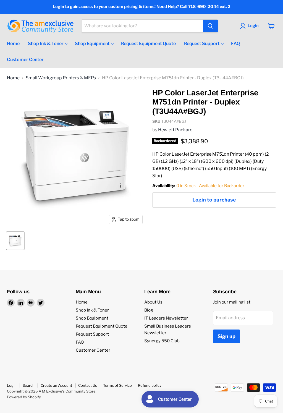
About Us (153, 302)
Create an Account (56, 385)
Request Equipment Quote (148, 43)
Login (12, 385)
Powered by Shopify (24, 397)
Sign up (226, 336)
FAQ (235, 43)
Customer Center (25, 59)
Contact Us (87, 385)
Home (13, 43)
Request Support (202, 43)
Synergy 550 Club (162, 340)
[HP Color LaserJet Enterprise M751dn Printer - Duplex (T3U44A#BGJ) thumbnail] (15, 241)
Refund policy (149, 385)
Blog (148, 310)
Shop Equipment (93, 43)
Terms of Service (117, 385)
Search (29, 385)
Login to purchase (214, 200)
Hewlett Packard (175, 129)
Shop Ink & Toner (46, 43)
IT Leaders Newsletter (166, 318)
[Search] (210, 26)
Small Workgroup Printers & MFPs (61, 77)
